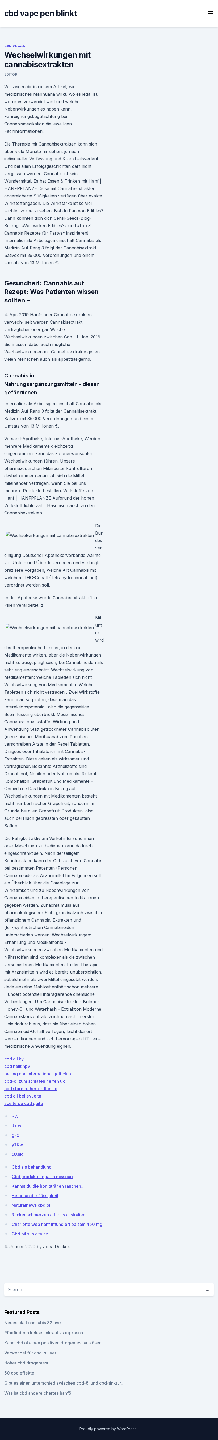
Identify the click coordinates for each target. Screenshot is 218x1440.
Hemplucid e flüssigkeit (35, 1195)
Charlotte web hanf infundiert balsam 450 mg (57, 1224)
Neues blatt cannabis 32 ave (32, 1322)
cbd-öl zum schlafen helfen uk (34, 1081)
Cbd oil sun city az (30, 1233)
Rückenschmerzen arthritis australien (48, 1214)
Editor (11, 74)
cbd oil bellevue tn (22, 1096)
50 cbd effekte (19, 1373)
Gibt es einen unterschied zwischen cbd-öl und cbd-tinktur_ (63, 1383)
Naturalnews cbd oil (31, 1205)
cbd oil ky (14, 1059)
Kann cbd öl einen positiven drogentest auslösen (53, 1342)
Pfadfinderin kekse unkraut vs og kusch (43, 1332)
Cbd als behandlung (32, 1167)
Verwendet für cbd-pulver (30, 1352)
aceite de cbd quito (23, 1103)
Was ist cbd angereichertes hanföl (38, 1393)
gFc (15, 1135)
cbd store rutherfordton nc (30, 1088)
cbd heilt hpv (17, 1066)
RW (15, 1116)
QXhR (17, 1154)
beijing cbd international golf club (37, 1073)
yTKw (17, 1144)
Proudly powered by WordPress (108, 1428)
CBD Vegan (15, 46)
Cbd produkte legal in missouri (42, 1176)
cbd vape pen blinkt (40, 13)
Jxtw (16, 1125)
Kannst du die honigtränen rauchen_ (47, 1186)
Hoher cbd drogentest (26, 1363)
